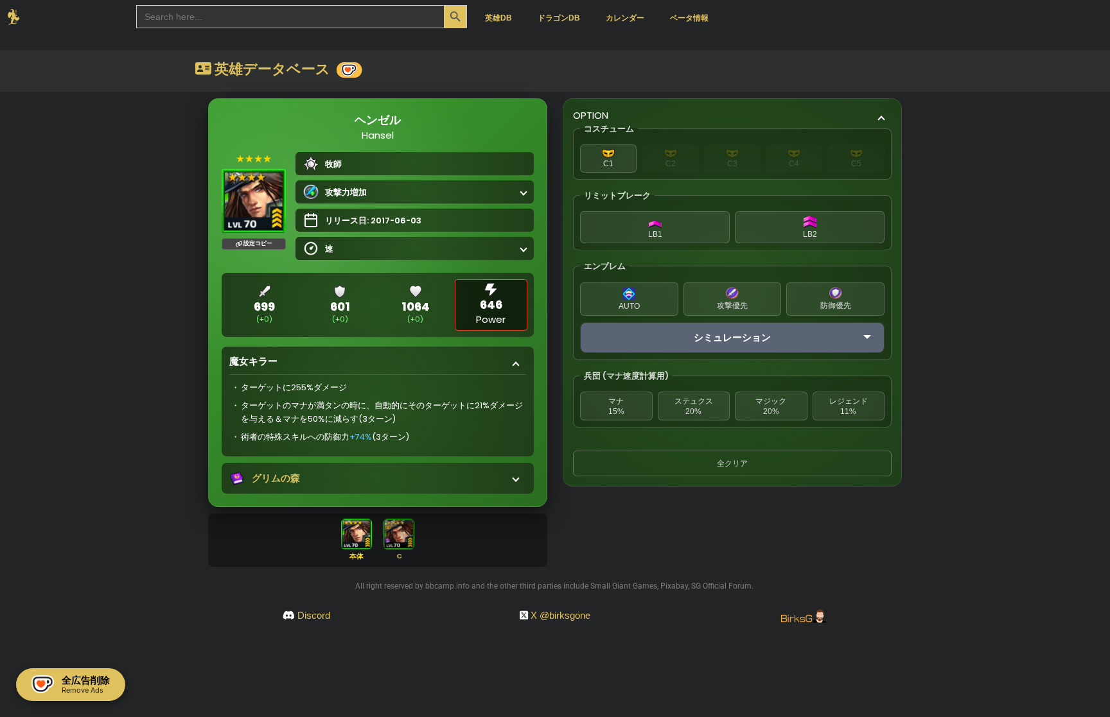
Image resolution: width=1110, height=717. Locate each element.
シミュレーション (732, 337)
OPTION (590, 115)
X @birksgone (560, 615)
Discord (313, 615)
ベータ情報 (689, 17)
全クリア (732, 463)
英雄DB (498, 17)
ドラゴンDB (559, 17)
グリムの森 (276, 478)
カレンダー (625, 17)
